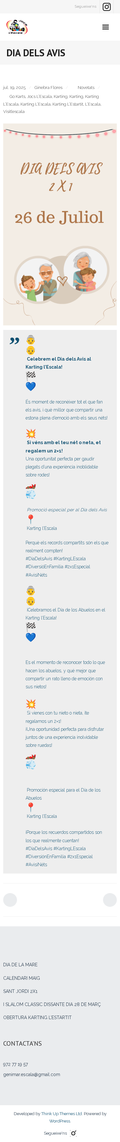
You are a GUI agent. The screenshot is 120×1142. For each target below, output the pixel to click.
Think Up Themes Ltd (61, 1113)
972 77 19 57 (15, 1064)
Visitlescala (14, 111)
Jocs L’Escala (39, 96)
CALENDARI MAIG (21, 978)
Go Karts (17, 96)
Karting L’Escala (35, 104)
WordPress (59, 1121)
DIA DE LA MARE (20, 964)
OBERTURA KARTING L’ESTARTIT (37, 1017)
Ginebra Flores (48, 87)
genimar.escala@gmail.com (31, 1074)
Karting (61, 96)
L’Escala (92, 104)
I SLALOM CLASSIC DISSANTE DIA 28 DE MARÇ (52, 1004)
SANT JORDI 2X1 (20, 991)
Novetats (86, 87)
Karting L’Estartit (67, 104)
